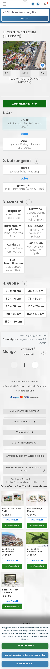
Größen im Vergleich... (24, 442)
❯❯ (42, 73)
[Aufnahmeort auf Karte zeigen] (42, 65)
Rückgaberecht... (23, 421)
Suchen (25, 18)
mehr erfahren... (25, 663)
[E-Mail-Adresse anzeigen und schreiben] (33, 4)
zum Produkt (12, 520)
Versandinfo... (23, 432)
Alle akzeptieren (25, 645)
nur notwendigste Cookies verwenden (25, 655)
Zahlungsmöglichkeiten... (24, 411)
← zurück (25, 623)
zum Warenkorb (12, 525)
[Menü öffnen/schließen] (5, 4)
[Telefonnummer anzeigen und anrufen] (38, 4)
